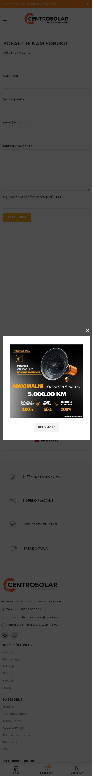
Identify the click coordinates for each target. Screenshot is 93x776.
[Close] (87, 330)
